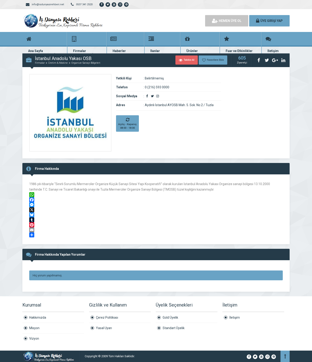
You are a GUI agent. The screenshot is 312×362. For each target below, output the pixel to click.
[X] (156, 209)
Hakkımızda (37, 317)
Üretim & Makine (58, 62)
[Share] (156, 234)
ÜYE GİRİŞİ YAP (271, 21)
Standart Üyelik (174, 328)
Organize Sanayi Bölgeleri (85, 62)
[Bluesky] (156, 214)
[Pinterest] (156, 224)
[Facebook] (156, 199)
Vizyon (34, 338)
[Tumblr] (156, 219)
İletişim (234, 317)
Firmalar (40, 62)
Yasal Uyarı (104, 328)
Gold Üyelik (170, 317)
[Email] (156, 229)
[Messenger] (156, 204)
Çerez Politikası (107, 317)
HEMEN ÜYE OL (230, 21)
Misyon (34, 328)
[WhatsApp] (156, 194)
